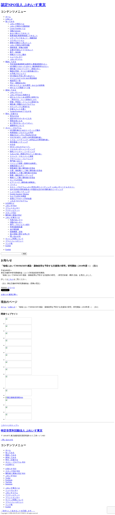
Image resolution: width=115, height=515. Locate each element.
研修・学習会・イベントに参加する (24, 102)
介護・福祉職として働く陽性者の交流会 (26, 170)
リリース (11, 288)
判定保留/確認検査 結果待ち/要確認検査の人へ (28, 64)
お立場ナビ (9, 203)
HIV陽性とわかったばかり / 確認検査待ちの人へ (29, 66)
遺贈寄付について (17, 125)
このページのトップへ (10, 425)
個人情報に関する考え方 (20, 234)
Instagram (8, 484)
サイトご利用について (14, 239)
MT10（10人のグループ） (20, 147)
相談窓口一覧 (15, 81)
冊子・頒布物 (15, 52)
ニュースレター (16, 57)
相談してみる (10, 62)
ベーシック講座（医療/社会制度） (23, 163)
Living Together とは (17, 29)
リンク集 (9, 243)
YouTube (8, 482)
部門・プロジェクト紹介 (20, 225)
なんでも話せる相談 (18, 196)
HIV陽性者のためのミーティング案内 (25, 130)
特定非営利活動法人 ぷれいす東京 (21, 430)
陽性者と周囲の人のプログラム (22, 104)
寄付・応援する (11, 460)
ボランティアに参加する (20, 107)
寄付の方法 (14, 116)
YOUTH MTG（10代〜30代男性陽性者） (26, 137)
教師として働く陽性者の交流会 (22, 178)
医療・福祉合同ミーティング (21, 175)
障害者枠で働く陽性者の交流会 (22, 168)
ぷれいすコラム (16, 59)
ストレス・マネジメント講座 (21, 156)
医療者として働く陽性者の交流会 (23, 173)
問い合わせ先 (15, 236)
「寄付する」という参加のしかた (23, 99)
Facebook (8, 480)
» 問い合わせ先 (7, 440)
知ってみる (9, 21)
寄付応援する (11, 114)
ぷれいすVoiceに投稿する (20, 95)
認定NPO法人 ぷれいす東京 (23, 5)
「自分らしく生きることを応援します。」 (18, 511)
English (8, 246)
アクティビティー (12, 210)
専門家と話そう (16, 161)
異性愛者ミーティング (19, 142)
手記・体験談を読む (18, 83)
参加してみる (10, 90)
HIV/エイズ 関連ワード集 (20, 88)
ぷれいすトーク (16, 92)
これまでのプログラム (19, 201)
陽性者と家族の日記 (13, 215)
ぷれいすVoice (11, 206)
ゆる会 (12, 144)
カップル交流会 (16, 180)
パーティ (13, 185)
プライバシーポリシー (14, 241)
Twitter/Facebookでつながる (20, 111)
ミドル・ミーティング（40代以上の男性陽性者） (29, 140)
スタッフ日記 (10, 213)
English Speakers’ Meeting (19, 194)
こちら (10, 279)
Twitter (7, 478)
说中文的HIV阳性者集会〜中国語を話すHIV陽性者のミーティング (36, 189)
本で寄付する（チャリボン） (21, 123)
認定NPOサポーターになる (21, 118)
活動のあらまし (16, 222)
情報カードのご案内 (18, 55)
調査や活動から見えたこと (20, 43)
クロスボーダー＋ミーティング (22, 149)
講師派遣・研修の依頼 (19, 47)
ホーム (8, 17)
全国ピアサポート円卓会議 (20, 198)
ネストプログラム (13, 128)
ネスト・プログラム (13, 462)
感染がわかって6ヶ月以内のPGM (23, 135)
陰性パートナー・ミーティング (22, 152)
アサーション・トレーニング (21, 159)
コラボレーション (17, 40)
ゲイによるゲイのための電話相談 (23, 78)
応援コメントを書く (18, 109)
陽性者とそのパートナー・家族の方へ (25, 69)
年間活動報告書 (16, 227)
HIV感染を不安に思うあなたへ (22, 76)
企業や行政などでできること (21, 50)
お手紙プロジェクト (18, 73)
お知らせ (9, 19)
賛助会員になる (16, 121)
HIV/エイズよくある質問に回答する (24, 97)
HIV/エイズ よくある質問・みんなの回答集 (27, 85)
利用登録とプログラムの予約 (21, 133)
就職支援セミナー (17, 166)
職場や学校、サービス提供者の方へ (24, 71)
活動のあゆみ (15, 31)
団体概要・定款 (16, 232)
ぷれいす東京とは (17, 24)
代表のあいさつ (16, 220)
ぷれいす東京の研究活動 (20, 45)
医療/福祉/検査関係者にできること (24, 36)
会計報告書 (14, 229)
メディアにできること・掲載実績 (23, 38)
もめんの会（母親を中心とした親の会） (26, 154)
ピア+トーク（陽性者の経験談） (23, 182)
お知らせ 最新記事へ (9, 294)
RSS (23, 462)
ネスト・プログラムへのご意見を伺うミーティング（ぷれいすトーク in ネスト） (42, 187)
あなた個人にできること (20, 33)
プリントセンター (12, 208)
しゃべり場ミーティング (20, 192)
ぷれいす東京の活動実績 (20, 26)
